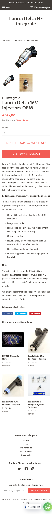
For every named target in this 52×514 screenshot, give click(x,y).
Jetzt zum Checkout (26, 153)
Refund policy (26, 455)
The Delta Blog (26, 448)
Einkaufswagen (42, 7)
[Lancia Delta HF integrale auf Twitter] (19, 469)
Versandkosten (22, 120)
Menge (5, 127)
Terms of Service (26, 451)
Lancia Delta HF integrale (26, 21)
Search (26, 440)
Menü (8, 7)
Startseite (6, 40)
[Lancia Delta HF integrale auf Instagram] (32, 469)
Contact (26, 444)
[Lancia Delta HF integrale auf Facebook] (26, 469)
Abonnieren (38, 490)
